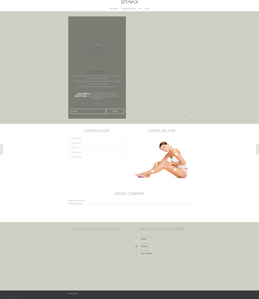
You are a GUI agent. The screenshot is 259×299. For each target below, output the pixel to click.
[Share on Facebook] (139, 116)
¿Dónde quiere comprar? (76, 200)
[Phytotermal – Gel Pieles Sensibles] (257, 149)
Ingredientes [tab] (76, 143)
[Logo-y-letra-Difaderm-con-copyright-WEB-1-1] (129, 3)
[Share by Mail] (185, 116)
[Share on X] (150, 116)
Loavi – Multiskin (146, 253)
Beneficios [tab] (75, 147)
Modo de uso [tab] (76, 152)
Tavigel (143, 239)
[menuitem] (114, 8)
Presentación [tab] (76, 138)
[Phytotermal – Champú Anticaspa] (1, 149)
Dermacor (144, 246)
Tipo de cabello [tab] (77, 157)
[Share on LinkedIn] (173, 116)
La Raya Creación (72, 293)
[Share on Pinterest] (162, 116)
